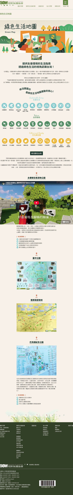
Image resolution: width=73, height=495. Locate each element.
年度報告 (2, 435)
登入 (13, 5)
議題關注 (18, 450)
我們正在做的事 (30, 6)
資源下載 (66, 6)
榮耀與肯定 (2, 433)
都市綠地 (18, 456)
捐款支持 (57, 6)
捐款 (56, 427)
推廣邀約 (57, 429)
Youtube (27, 464)
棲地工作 (18, 427)
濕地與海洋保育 (20, 452)
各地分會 (17, 486)
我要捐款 (65, 2)
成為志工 (45, 429)
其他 (17, 457)
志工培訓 (18, 441)
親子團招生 (45, 435)
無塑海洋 (18, 433)
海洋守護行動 (19, 447)
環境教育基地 (19, 440)
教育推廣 (18, 438)
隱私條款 (37, 464)
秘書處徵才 (45, 431)
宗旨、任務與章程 (4, 427)
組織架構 (2, 429)
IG (4, 5)
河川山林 (18, 454)
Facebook (25, 464)
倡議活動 (18, 443)
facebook (1, 5)
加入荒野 (49, 6)
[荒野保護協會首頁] (11, 465)
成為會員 (45, 427)
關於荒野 (20, 6)
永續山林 (18, 431)
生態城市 (18, 429)
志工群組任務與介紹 (5, 431)
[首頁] (11, 2)
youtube (7, 5)
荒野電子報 (45, 433)
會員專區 (31, 464)
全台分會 (2, 436)
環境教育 (18, 436)
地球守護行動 (19, 445)
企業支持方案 (58, 431)
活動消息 (41, 6)
